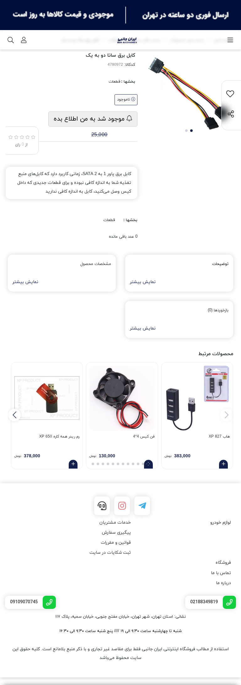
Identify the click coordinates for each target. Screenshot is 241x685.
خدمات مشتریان (115, 523)
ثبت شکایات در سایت (110, 553)
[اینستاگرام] (122, 505)
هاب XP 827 (219, 436)
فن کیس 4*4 (143, 436)
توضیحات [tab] (220, 264)
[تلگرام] (142, 505)
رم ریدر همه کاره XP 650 (59, 436)
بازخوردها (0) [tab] (218, 310)
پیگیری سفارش (116, 533)
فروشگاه (223, 563)
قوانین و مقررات (116, 543)
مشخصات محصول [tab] (95, 264)
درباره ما (223, 583)
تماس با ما (221, 573)
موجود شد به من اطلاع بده (90, 119)
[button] (14, 415)
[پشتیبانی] (102, 505)
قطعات (114, 82)
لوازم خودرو (220, 523)
